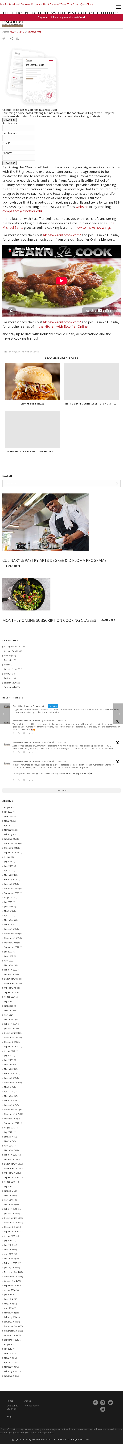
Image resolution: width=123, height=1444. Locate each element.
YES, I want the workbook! (62, 752)
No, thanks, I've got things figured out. (61, 761)
